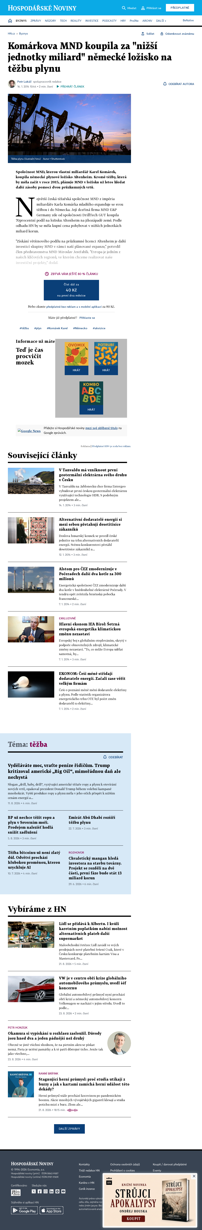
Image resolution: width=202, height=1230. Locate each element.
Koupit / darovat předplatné (170, 1164)
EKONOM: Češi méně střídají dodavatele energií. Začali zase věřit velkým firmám (92, 678)
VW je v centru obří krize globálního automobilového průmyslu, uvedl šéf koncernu (92, 983)
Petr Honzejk (17, 1027)
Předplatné (180, 7)
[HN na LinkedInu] (51, 1191)
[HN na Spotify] (57, 1191)
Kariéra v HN (86, 1183)
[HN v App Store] (51, 1210)
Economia (85, 1176)
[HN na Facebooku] (40, 1191)
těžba (38, 745)
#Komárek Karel (57, 328)
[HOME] (10, 21)
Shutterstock (58, 159)
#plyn (37, 328)
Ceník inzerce (87, 1189)
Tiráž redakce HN (89, 1170)
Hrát (76, 370)
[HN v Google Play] (24, 1210)
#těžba (24, 328)
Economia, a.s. (36, 1169)
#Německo (80, 328)
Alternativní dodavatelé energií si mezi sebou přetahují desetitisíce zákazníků (90, 524)
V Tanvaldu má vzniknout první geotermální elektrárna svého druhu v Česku (93, 475)
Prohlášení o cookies (122, 1170)
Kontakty (84, 1164)
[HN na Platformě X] (34, 1191)
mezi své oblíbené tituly (101, 428)
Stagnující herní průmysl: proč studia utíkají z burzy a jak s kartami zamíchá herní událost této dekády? (84, 1084)
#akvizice (99, 328)
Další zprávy (69, 1128)
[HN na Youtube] (63, 1191)
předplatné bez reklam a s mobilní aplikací (74, 306)
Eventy (157, 1170)
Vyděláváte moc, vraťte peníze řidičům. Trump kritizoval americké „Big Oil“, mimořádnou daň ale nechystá (64, 772)
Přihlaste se (87, 317)
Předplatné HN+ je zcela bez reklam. (111, 446)
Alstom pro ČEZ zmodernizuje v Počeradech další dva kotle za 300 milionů (90, 574)
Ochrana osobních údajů (125, 1164)
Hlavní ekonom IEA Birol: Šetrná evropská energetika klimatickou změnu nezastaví (90, 629)
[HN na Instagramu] (46, 1191)
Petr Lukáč (24, 81)
